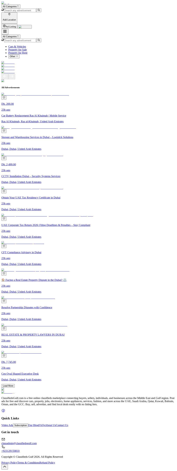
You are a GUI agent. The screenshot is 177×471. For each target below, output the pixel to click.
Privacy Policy (9, 462)
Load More (8, 386)
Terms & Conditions (28, 462)
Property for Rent (17, 52)
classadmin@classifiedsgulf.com (19, 443)
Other (12, 56)
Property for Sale (17, 49)
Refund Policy (47, 462)
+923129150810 (10, 450)
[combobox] (10, 6)
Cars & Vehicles (17, 46)
